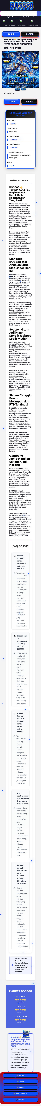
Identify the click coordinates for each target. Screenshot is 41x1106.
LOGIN (11, 34)
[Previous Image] (4, 70)
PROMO (21, 1076)
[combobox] (18, 13)
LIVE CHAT (21, 1099)
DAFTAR (29, 34)
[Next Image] (37, 70)
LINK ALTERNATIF (21, 1093)
